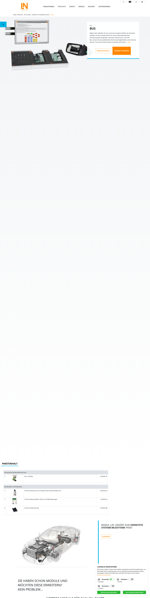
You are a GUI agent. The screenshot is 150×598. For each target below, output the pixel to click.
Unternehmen (104, 6)
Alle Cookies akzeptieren (134, 592)
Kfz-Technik (27, 14)
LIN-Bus (52, 14)
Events (72, 6)
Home (14, 14)
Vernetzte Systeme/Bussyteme (40, 14)
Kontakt (91, 6)
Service (81, 6)
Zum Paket (106, 536)
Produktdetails (103, 51)
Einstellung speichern (109, 592)
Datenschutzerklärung (103, 575)
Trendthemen (48, 6)
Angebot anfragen (121, 51)
